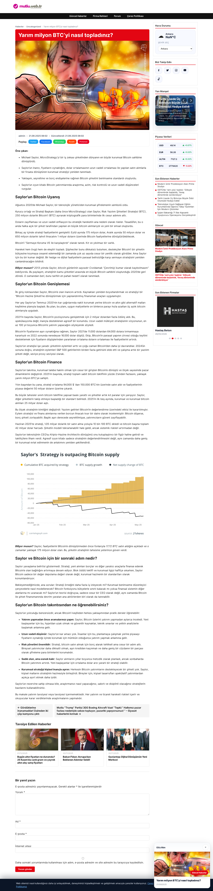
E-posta (21, 833)
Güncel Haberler (78, 16)
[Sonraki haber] (190, 100)
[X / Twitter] (167, 70)
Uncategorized (33, 26)
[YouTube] (185, 70)
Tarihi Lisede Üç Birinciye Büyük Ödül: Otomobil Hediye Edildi (175, 199)
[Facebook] (158, 70)
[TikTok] (158, 79)
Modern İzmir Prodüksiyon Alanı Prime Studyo (175, 185)
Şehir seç (163, 42)
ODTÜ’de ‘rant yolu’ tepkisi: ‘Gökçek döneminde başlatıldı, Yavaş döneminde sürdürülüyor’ (174, 192)
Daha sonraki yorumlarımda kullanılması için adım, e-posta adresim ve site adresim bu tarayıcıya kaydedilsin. (79, 862)
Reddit (72, 142)
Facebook (45, 142)
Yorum (20, 792)
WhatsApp (59, 142)
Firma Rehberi (100, 16)
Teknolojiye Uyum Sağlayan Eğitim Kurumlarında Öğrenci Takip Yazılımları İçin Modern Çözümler (175, 206)
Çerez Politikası (135, 16)
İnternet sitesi (23, 846)
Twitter (33, 142)
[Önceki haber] (184, 100)
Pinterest (83, 142)
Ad (18, 821)
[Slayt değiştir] (170, 338)
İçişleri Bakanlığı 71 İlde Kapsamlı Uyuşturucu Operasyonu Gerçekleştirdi (176, 213)
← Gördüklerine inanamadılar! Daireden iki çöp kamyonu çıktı (32, 710)
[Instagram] (176, 70)
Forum (117, 16)
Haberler (19, 26)
